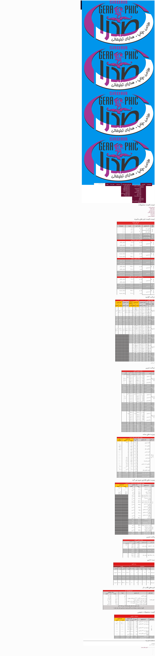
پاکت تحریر (152, 213)
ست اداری (153, 215)
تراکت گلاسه (152, 208)
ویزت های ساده (152, 211)
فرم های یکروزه (152, 207)
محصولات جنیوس (151, 216)
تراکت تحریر (152, 210)
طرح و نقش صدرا (144, 647)
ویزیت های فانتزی (151, 212)
